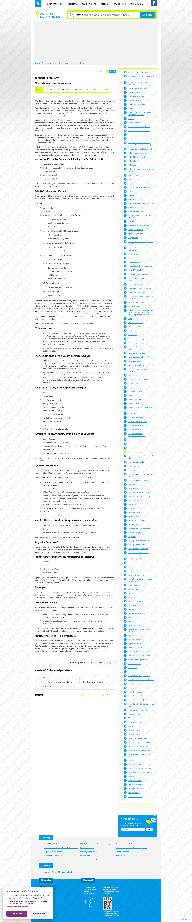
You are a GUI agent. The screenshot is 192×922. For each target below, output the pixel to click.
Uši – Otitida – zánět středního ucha (141, 680)
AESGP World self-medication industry (95, 844)
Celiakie (131, 195)
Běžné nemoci (48, 14)
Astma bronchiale (134, 123)
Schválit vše (17, 914)
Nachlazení (132, 413)
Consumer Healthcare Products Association (61, 848)
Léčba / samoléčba (80, 90)
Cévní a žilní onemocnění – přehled (141, 203)
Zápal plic (131, 776)
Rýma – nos (132, 597)
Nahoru (184, 917)
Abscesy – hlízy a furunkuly (138, 72)
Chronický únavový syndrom (138, 226)
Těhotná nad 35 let (135, 648)
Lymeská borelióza (135, 391)
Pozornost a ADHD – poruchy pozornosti (138, 554)
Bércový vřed (133, 139)
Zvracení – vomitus (135, 797)
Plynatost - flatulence (136, 524)
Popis (38, 90)
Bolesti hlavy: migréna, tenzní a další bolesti (141, 170)
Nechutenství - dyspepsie (137, 422)
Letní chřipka (133, 383)
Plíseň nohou (133, 516)
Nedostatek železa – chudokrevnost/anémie (136, 435)
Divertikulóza (133, 254)
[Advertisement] (96, 41)
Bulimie (131, 191)
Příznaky (49, 90)
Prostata (131, 563)
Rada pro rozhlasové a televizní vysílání (131, 848)
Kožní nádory (133, 335)
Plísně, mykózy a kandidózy (138, 520)
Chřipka (131, 221)
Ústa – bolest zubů (135, 692)
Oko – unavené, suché (91, 678)
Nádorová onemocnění (136, 418)
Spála (130, 617)
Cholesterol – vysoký (135, 211)
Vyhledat (147, 14)
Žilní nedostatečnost (135, 784)
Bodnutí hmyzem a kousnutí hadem (141, 149)
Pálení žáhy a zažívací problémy (139, 492)
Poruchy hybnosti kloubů (137, 545)
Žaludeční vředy (134, 730)
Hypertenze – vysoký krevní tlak (139, 288)
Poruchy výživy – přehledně (138, 549)
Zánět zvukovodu (134, 764)
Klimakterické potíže (135, 323)
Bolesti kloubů (133, 175)
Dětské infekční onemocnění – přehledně (139, 249)
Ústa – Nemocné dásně (136, 696)
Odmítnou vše (39, 914)
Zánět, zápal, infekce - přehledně (140, 768)
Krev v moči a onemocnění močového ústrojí (141, 348)
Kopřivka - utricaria (135, 331)
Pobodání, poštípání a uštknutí (139, 528)
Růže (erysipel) (133, 589)
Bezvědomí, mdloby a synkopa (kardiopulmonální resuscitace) (139, 144)
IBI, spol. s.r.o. (85, 855)
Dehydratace (133, 238)
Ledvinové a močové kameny (138, 379)
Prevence (104, 90)
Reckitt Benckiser (122, 852)
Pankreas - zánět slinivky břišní (139, 496)
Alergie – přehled (134, 92)
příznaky (107, 662)
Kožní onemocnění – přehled (138, 339)
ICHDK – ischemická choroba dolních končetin (141, 297)
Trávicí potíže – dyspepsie (137, 660)
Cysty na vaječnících (135, 233)
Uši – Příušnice (133, 684)
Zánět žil (131, 760)
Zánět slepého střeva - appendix (140, 750)
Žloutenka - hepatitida (136, 789)
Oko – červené (48, 686)
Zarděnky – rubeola (135, 781)
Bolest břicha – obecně (136, 157)
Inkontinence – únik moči (137, 306)
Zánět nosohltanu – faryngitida (139, 742)
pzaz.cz (55, 908)
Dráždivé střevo (134, 262)
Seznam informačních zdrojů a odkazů (58, 872)
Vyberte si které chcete (17, 907)
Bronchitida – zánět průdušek (139, 187)
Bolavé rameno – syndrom (137, 153)
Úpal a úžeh (132, 668)
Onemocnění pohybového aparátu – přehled (141, 475)
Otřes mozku (133, 488)
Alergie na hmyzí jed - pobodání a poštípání (140, 83)
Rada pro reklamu (87, 848)
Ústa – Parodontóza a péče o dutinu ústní (141, 705)
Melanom (131, 395)
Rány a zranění (133, 571)
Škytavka (131, 609)
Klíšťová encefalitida (135, 327)
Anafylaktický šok (134, 100)
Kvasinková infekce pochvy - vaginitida (138, 370)
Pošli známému (110, 695)
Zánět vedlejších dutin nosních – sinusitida (139, 755)
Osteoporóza (133, 484)
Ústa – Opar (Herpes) (136, 700)
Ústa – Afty (132, 688)
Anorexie (131, 108)
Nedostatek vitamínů (135, 430)
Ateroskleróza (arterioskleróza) (139, 127)
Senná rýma (132, 605)
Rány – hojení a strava (136, 575)
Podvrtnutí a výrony (135, 533)
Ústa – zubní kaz (134, 714)
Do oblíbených (96, 695)
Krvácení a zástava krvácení (138, 357)
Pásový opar (132, 504)
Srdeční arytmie (134, 625)
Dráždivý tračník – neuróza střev (140, 266)
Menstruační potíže (135, 399)
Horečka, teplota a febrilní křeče (140, 284)
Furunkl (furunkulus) (135, 270)
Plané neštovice (134, 512)
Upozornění (62, 90)
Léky (94, 90)
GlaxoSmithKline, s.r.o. (53, 855)
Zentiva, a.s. (120, 855)
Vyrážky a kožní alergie (136, 722)
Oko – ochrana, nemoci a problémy (141, 452)
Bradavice (132, 183)
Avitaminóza (132, 135)
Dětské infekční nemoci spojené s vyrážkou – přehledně (140, 243)
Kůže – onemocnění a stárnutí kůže (141, 365)
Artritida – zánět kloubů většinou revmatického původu (140, 113)
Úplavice (131, 672)
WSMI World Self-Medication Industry (59, 844)
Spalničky (131, 621)
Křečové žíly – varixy (135, 343)
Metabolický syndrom (136, 403)
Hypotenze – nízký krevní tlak (138, 292)
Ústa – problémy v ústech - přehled (141, 710)
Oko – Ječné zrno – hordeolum (93, 682)
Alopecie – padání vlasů (136, 96)
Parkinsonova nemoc (136, 500)
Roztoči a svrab (133, 585)
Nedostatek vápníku (135, 425)
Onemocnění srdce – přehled (138, 480)
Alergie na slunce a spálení (138, 88)
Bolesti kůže (132, 179)
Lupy (130, 387)
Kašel (130, 319)
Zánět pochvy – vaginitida (137, 746)
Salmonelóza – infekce (136, 601)
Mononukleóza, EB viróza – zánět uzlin (140, 408)
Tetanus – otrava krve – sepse (139, 655)
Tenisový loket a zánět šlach (138, 651)
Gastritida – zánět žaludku (137, 274)
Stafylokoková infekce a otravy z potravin (140, 630)
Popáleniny (132, 537)
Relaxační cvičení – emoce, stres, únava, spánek (140, 580)
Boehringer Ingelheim (88, 852)
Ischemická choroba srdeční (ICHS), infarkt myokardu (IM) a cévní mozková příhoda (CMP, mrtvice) (141, 312)
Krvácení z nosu (134, 361)
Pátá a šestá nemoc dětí (137, 508)
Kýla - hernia (132, 375)
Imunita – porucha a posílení (138, 302)
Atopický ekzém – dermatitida (139, 131)
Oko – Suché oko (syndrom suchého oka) (58, 682)
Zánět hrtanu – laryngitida (137, 738)
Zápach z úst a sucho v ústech (139, 772)
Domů (37, 63)
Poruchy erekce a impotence (138, 540)
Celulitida (131, 199)
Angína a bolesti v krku (136, 104)
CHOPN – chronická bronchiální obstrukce (139, 216)
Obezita (131, 440)
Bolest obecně (133, 161)
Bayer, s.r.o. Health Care (53, 852)
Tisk (85, 695)
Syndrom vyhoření (135, 643)
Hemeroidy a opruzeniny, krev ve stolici (140, 279)
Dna (129, 258)
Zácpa (130, 726)
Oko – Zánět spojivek (50, 678)
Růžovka (131, 593)
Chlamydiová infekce (135, 207)
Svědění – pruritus (134, 639)
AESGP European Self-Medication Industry (132, 844)
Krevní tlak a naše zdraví (137, 353)
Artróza (131, 119)
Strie (130, 635)
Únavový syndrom (134, 664)
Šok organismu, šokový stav (138, 613)
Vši (129, 718)
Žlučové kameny (134, 793)
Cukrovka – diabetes (135, 230)
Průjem (131, 567)
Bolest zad (132, 165)
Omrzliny (131, 470)
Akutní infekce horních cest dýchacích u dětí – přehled (141, 77)
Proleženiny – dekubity (136, 559)
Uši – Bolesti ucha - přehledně (139, 676)
